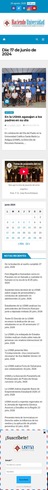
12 (18, 227)
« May (21, 243)
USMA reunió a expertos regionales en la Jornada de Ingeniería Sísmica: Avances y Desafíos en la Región (23, 405)
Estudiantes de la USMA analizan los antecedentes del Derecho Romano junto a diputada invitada (23, 309)
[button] (37, 39)
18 (13, 233)
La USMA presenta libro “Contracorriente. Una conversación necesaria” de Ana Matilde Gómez (22, 353)
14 (29, 227)
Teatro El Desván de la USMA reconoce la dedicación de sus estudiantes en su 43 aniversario (20, 321)
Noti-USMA (9, 112)
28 (29, 238)
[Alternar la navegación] (43, 39)
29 (35, 238)
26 (18, 238)
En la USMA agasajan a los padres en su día (23, 118)
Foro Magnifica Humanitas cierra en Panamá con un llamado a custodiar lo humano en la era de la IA (23, 277)
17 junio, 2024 (14, 125)
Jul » (27, 243)
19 (18, 233)
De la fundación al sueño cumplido (22, 264)
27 (24, 238)
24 (7, 238)
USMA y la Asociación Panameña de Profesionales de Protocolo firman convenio (22, 379)
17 (7, 233)
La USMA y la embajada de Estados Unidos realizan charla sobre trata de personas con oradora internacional (23, 337)
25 (13, 238)
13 (24, 227)
